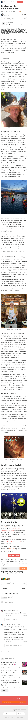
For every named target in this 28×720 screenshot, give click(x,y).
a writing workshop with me (13, 541)
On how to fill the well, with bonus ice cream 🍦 (10, 673)
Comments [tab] (4, 597)
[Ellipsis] (26, 610)
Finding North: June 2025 (8, 662)
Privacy (15, 709)
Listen (25, 14)
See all (4, 690)
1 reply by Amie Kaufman (11, 619)
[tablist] (7, 597)
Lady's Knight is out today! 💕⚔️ (8, 664)
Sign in (25, 2)
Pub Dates (12, 548)
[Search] (25, 658)
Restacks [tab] (10, 597)
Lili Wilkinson (7, 527)
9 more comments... (5, 651)
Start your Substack (10, 713)
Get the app (20, 713)
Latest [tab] (6, 658)
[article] (14, 665)
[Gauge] (24, 23)
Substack (7, 717)
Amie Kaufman (10, 665)
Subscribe (20, 2)
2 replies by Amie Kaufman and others (14, 645)
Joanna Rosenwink (8, 610)
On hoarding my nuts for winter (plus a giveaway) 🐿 (10, 683)
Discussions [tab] (11, 658)
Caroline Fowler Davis (9, 624)
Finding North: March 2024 (9, 671)
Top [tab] (2, 658)
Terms (19, 709)
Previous (5, 588)
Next (23, 588)
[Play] (3, 23)
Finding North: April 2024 (8, 680)
